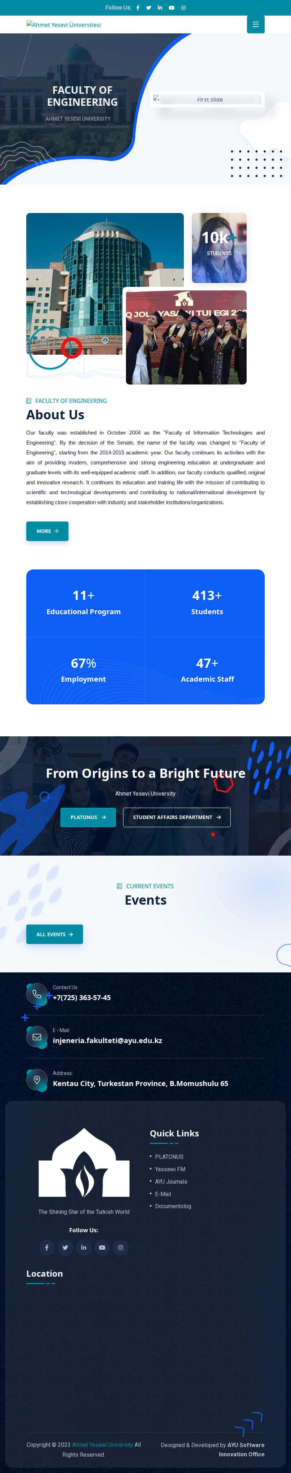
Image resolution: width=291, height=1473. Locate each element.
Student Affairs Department (173, 817)
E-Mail (163, 1194)
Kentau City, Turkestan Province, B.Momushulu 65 (140, 1083)
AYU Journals (171, 1182)
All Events (51, 934)
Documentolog (173, 1206)
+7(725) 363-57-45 (82, 997)
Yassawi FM (170, 1169)
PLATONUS (85, 817)
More (44, 531)
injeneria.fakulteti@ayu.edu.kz (107, 1040)
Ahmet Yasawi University (102, 1444)
